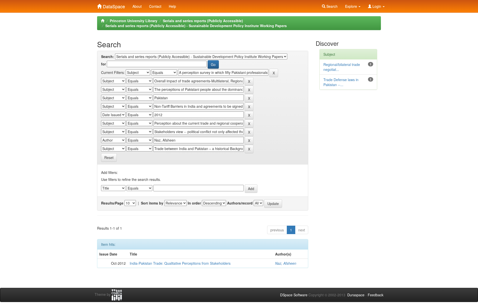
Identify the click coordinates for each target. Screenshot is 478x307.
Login (376, 6)
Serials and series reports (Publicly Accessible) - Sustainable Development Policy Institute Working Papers (196, 25)
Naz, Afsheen (285, 263)
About (137, 6)
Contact (155, 6)
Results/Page (112, 203)
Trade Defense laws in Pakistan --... (340, 82)
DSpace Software (293, 294)
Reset (109, 157)
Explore (351, 6)
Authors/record (240, 203)
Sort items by (152, 203)
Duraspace (355, 294)
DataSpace (113, 5)
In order (194, 203)
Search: (107, 56)
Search (331, 6)
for (103, 63)
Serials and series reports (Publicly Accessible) (203, 20)
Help (172, 6)
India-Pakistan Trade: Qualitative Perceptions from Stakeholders (180, 263)
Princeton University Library (133, 20)
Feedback (375, 294)
